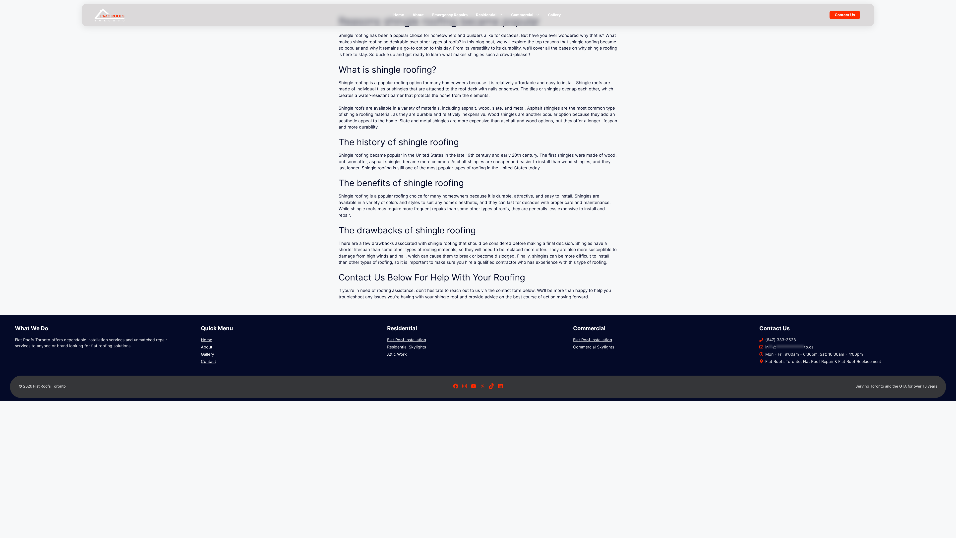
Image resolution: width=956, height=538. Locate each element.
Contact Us (845, 14)
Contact (208, 361)
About (418, 14)
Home (398, 14)
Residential (486, 14)
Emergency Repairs (450, 14)
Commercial (522, 14)
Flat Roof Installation (406, 339)
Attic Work (397, 354)
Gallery (554, 14)
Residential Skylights (406, 346)
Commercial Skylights (593, 346)
